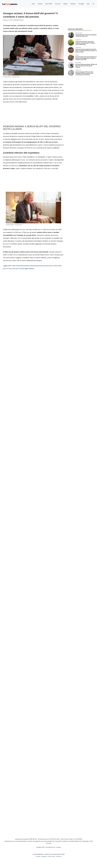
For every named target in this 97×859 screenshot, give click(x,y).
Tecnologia (81, 3)
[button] (93, 4)
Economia (57, 3)
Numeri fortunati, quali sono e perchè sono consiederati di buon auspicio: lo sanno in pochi (86, 51)
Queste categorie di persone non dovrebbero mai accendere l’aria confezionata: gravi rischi (84, 73)
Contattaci (58, 847)
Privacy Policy (51, 856)
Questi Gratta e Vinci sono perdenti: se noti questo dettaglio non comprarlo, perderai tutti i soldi (86, 58)
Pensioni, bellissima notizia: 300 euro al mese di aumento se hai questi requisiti (86, 66)
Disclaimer (58, 856)
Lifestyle (65, 3)
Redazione (44, 856)
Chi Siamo (38, 856)
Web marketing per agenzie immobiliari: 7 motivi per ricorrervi (86, 35)
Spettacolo (73, 3)
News (88, 3)
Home (33, 3)
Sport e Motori (48, 3)
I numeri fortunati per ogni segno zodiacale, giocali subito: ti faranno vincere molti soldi (85, 43)
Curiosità (40, 3)
